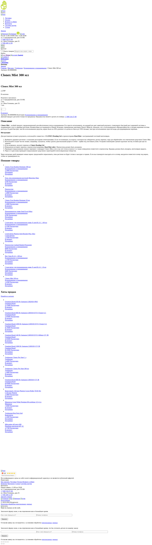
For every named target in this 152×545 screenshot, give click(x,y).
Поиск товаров (8, 51)
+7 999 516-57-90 (7, 39)
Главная (3, 68)
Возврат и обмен (11, 22)
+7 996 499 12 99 (7, 43)
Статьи (7, 27)
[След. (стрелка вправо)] (4, 543)
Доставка (8, 18)
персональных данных (50, 523)
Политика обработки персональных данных (16, 504)
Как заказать (5, 482)
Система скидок (10, 25)
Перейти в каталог (7, 296)
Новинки (4, 484)
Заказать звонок (6, 497)
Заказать (4, 519)
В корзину (4, 113)
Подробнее (9, 172)
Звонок (3, 31)
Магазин (11, 68)
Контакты (8, 23)
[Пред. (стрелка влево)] (1, 543)
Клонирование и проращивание (35, 68)
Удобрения (19, 68)
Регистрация (5, 500)
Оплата (7, 20)
